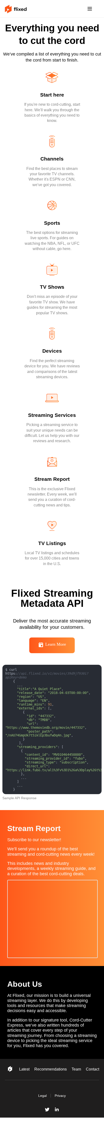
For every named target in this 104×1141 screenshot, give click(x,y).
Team (73, 1096)
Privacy (61, 1119)
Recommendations (46, 1096)
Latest (17, 1096)
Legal (42, 1119)
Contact (91, 1096)
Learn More (55, 659)
